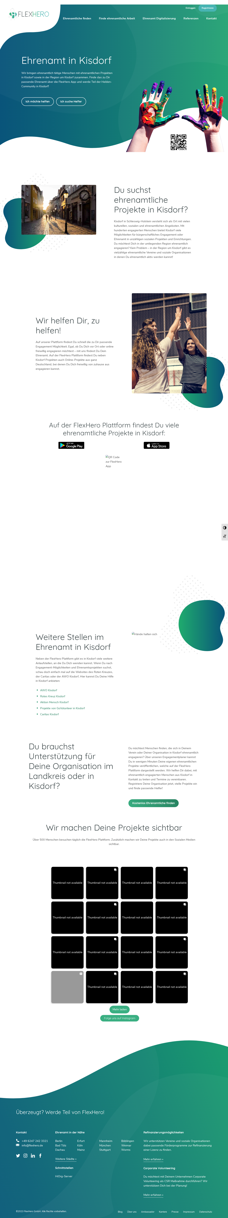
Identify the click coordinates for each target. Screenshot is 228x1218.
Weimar (126, 1145)
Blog (120, 1211)
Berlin (58, 1141)
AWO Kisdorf (48, 690)
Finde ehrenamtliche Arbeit (117, 18)
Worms (125, 1150)
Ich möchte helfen (38, 101)
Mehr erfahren (152, 1159)
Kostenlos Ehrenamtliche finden (153, 803)
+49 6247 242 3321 (35, 1140)
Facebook (40, 1156)
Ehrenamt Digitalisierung (159, 18)
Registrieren (208, 8)
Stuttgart (105, 1150)
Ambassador (147, 1211)
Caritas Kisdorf (49, 714)
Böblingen (127, 1141)
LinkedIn (33, 1156)
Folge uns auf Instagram (119, 1018)
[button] (67, 883)
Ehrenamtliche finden (77, 18)
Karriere (163, 1211)
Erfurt (81, 1141)
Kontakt (211, 18)
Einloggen (190, 8)
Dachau (60, 1150)
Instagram (25, 1156)
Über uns (131, 1211)
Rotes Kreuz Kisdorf (52, 696)
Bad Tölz (60, 1145)
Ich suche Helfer (71, 101)
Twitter (18, 1156)
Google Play (71, 445)
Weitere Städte (64, 1159)
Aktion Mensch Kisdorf (54, 702)
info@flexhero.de (32, 1145)
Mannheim (105, 1141)
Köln (80, 1145)
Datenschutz (205, 1211)
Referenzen (191, 18)
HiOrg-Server (63, 1176)
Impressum (189, 1211)
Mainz (81, 1150)
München (105, 1145)
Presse (175, 1211)
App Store (156, 445)
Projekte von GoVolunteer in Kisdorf (62, 708)
